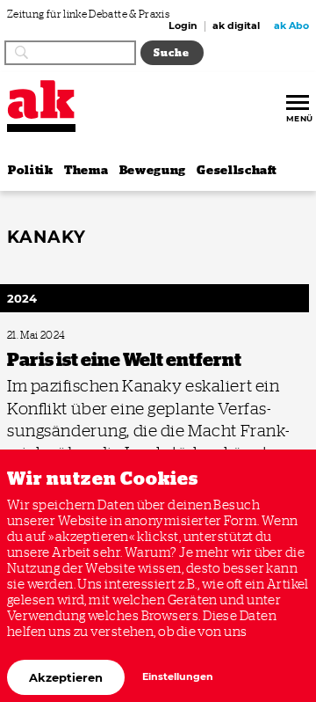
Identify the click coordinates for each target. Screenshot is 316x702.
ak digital (236, 26)
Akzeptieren (66, 677)
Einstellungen (177, 677)
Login (183, 26)
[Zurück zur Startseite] (41, 99)
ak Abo (291, 26)
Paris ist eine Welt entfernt (58, 335)
